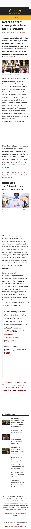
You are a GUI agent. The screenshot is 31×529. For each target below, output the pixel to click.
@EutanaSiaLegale (11, 338)
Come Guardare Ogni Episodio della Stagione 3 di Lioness (17, 474)
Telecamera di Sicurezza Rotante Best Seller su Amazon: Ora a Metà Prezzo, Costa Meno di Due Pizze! (17, 485)
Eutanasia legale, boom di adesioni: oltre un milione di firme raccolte (14, 174)
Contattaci (15, 515)
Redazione (23, 526)
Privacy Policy (9, 526)
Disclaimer (16, 526)
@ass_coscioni (10, 341)
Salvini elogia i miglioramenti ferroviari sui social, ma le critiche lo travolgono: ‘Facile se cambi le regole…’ (17, 422)
